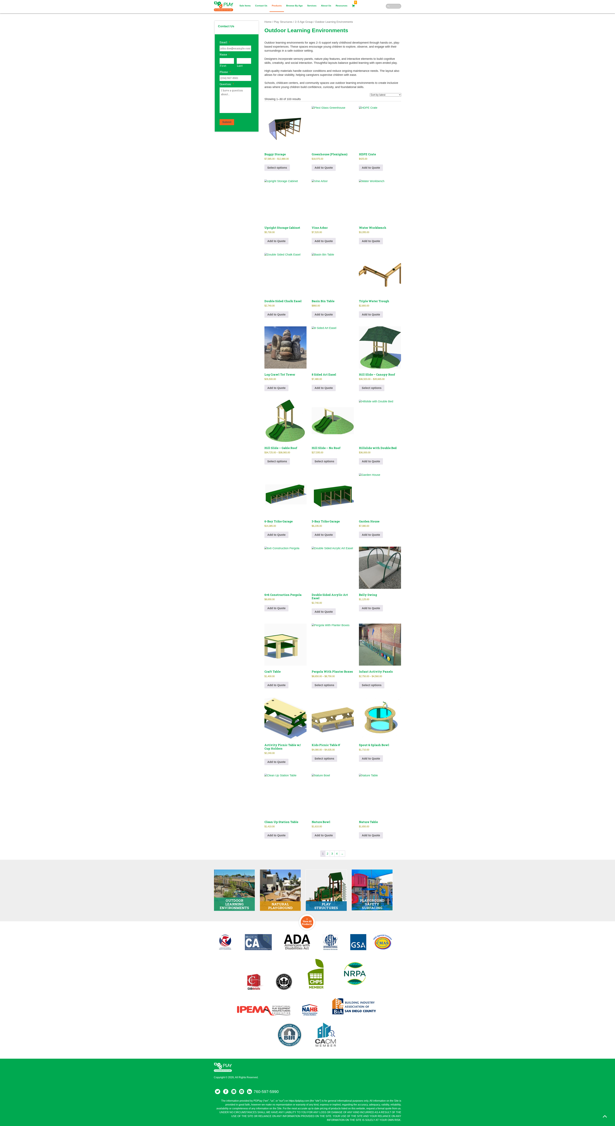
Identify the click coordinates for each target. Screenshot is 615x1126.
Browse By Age (294, 5)
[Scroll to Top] (605, 1116)
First (223, 65)
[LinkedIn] (249, 1091)
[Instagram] (241, 1091)
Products (277, 5)
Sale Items (245, 5)
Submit (226, 122)
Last (240, 65)
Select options (277, 167)
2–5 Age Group (304, 21)
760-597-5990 (266, 1091)
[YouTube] (233, 1091)
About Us (326, 5)
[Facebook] (225, 1091)
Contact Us (261, 5)
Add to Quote (324, 167)
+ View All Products (307, 921)
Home (267, 21)
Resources (341, 5)
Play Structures (283, 21)
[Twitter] (217, 1091)
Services (311, 5)
